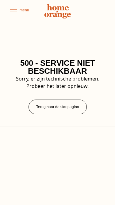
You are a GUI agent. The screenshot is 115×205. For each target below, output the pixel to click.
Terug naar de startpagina (57, 107)
